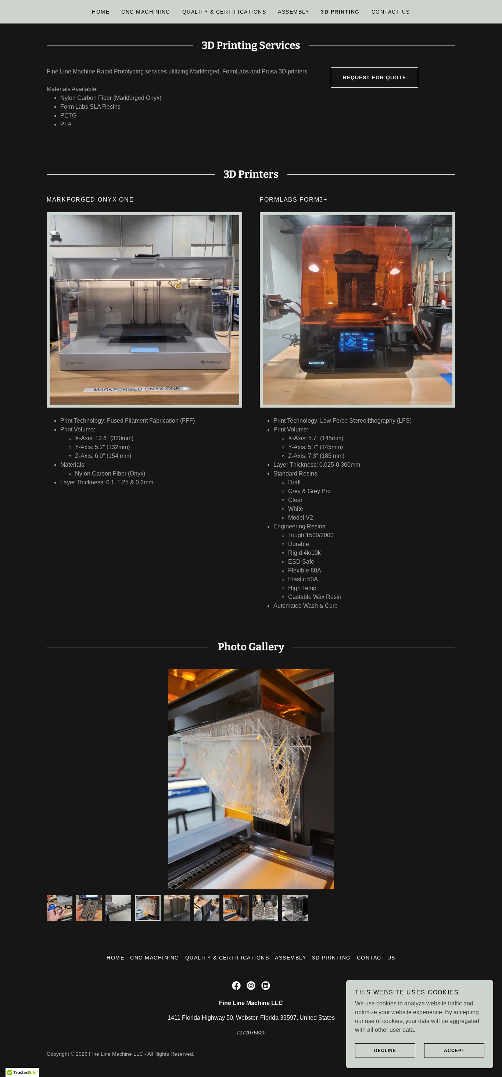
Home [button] (115, 958)
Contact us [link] (391, 12)
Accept (454, 1050)
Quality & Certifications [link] (224, 12)
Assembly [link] (293, 12)
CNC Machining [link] (145, 12)
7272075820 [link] (251, 1033)
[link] (236, 985)
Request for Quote (374, 77)
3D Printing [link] (340, 12)
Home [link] (101, 12)
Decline (385, 1050)
